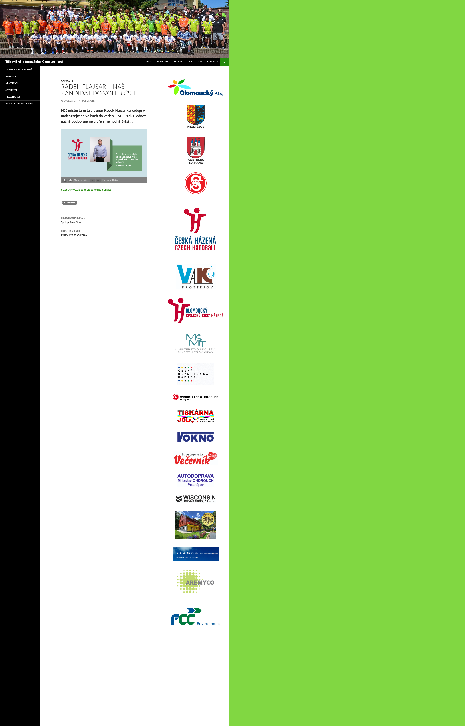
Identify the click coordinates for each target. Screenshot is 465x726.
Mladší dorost (13, 97)
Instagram (162, 62)
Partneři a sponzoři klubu (19, 104)
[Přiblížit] (98, 180)
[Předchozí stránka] (64, 180)
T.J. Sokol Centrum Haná (18, 70)
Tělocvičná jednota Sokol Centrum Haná (34, 62)
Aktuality (10, 77)
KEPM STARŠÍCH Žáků (74, 233)
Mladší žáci (11, 83)
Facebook (146, 62)
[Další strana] (70, 180)
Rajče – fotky (195, 62)
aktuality (67, 81)
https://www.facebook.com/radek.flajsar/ (87, 189)
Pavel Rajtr (88, 101)
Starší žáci (11, 90)
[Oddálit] (92, 180)
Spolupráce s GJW (73, 220)
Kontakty (212, 62)
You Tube (178, 62)
